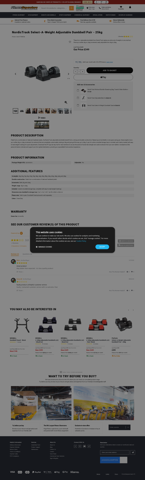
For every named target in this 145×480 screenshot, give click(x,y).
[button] (44, 247)
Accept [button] (102, 247)
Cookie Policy (81, 241)
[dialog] (72, 240)
